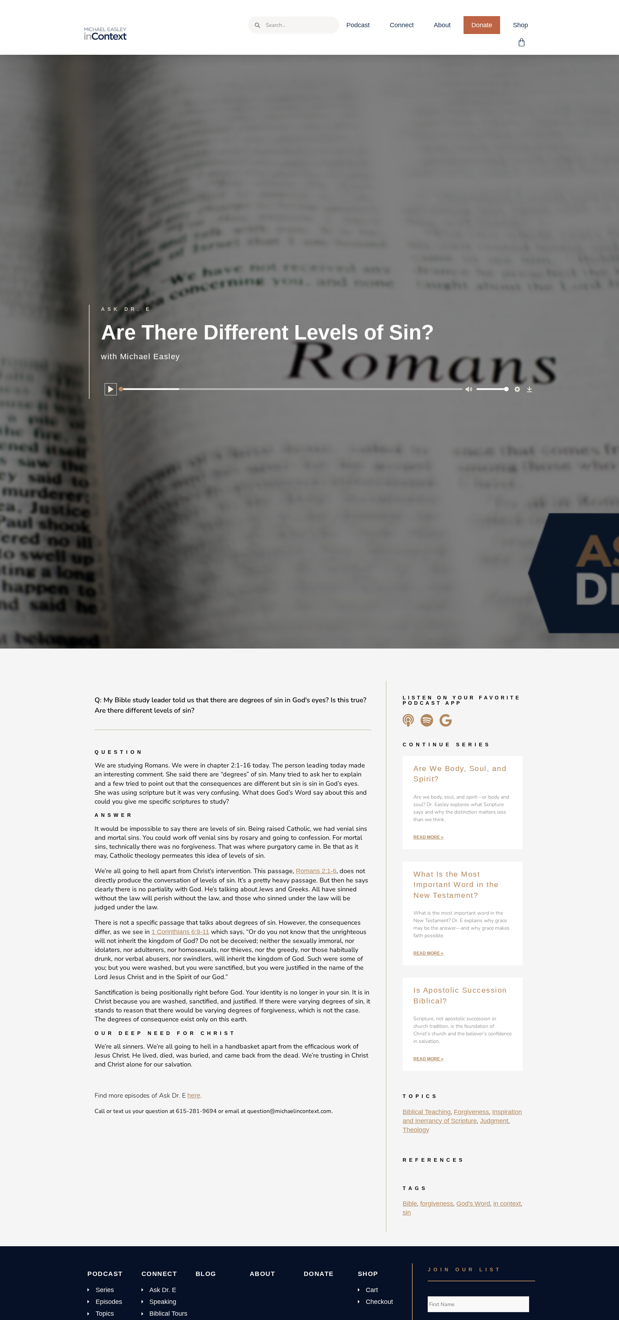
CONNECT (159, 1273)
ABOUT (262, 1273)
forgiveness (436, 1203)
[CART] (522, 42)
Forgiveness (471, 1112)
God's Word (473, 1203)
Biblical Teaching (427, 1112)
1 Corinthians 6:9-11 (180, 931)
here (193, 1095)
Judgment (494, 1120)
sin (407, 1212)
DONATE (319, 1273)
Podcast (358, 25)
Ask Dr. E (126, 309)
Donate (481, 25)
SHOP (368, 1273)
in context (507, 1203)
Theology (416, 1129)
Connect (402, 25)
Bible (410, 1203)
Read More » (428, 837)
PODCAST (105, 1273)
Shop (520, 25)
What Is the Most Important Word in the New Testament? (456, 884)
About (442, 25)
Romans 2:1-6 (316, 871)
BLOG (206, 1273)
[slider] (290, 389)
